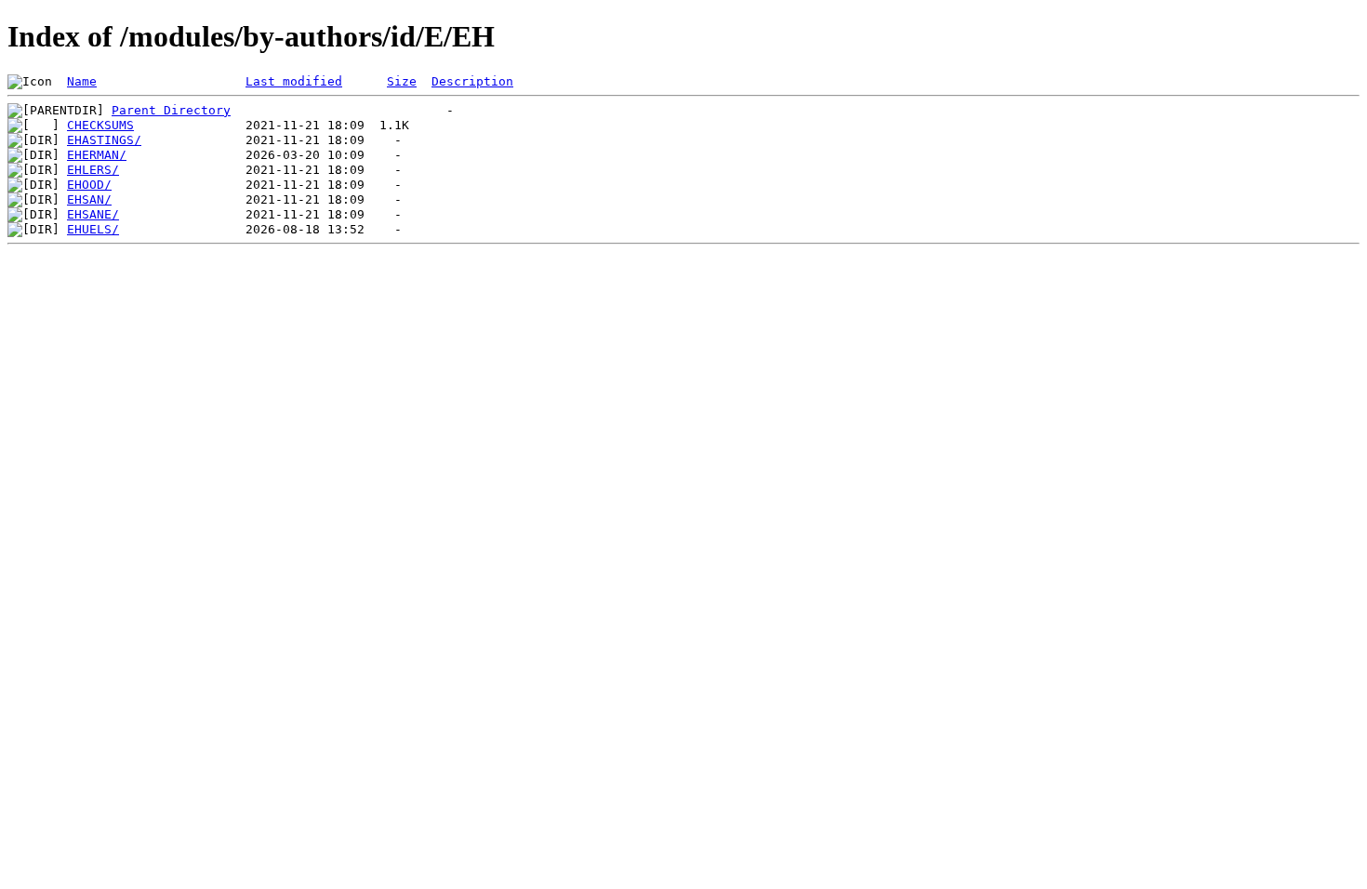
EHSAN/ (89, 199)
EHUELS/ (93, 229)
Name (82, 81)
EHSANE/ (93, 214)
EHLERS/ (93, 170)
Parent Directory (171, 110)
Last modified (294, 81)
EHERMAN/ (96, 155)
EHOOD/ (89, 185)
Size (402, 81)
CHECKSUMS (100, 125)
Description (472, 81)
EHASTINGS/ (104, 140)
